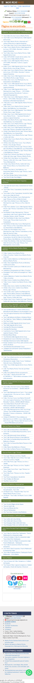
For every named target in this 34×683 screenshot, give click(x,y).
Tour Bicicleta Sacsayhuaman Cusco (14, 346)
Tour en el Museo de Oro (10, 508)
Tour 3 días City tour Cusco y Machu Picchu (16, 35)
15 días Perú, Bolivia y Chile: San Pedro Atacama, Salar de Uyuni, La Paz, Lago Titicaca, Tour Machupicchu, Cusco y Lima (17, 242)
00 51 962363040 (22, 11)
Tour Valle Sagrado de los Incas (12, 325)
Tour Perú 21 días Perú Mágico (12, 177)
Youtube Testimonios (11, 625)
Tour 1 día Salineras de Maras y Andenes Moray (17, 317)
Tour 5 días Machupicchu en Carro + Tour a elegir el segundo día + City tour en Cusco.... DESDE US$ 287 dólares (17, 394)
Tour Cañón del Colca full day (11, 519)
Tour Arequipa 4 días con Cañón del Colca (15, 525)
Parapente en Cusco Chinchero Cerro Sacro (16, 339)
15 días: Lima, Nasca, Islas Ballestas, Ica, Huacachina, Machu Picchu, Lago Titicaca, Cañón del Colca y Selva (17, 171)
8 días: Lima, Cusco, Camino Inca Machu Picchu (17, 286)
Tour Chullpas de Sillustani (11, 479)
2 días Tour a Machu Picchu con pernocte (15, 372)
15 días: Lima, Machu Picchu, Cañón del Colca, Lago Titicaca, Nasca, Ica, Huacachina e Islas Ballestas (16, 165)
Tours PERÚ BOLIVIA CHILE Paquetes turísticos (14, 181)
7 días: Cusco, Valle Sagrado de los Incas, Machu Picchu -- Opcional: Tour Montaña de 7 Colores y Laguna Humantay (17, 85)
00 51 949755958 (20, 13)
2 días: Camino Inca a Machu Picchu (13, 253)
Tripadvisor (8, 627)
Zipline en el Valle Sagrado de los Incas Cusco (16, 323)
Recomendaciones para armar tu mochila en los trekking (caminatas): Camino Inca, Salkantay (17, 672)
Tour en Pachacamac (9, 510)
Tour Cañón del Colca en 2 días (12, 521)
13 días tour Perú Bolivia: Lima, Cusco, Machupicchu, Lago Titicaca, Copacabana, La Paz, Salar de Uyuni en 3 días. (17, 231)
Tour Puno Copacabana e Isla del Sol (14, 477)
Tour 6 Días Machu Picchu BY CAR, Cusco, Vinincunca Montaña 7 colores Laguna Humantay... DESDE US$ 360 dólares (15, 405)
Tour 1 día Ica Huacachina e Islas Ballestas (15, 429)
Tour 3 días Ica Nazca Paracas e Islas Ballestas (16, 449)
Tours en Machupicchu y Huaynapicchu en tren (16, 354)
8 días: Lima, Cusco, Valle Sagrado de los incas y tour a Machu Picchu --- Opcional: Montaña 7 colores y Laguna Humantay (17, 116)
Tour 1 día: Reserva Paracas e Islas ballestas (16, 437)
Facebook (7, 623)
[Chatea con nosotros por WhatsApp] (29, 673)
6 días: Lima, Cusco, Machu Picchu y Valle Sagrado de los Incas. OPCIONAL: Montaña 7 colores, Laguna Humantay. (17, 72)
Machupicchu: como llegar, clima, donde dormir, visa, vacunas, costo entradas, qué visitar (17, 666)
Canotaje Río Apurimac (10, 329)
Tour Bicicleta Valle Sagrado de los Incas (15, 337)
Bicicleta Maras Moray (9, 335)
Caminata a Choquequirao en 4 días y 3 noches (17, 270)
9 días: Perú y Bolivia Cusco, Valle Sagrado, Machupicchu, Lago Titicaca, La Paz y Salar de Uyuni (16, 202)
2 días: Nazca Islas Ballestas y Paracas (14, 447)
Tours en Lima (6, 501)
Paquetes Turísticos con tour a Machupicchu (16, 32)
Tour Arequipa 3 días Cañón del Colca (14, 523)
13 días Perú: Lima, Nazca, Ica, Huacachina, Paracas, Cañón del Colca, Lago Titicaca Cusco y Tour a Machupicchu (17, 160)
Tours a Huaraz (7, 558)
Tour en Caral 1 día (8, 506)
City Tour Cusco (8, 321)
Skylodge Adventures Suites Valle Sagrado (15, 341)
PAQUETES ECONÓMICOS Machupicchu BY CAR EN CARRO (16, 382)
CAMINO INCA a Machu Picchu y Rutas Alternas (14, 249)
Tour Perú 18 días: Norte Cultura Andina (15, 175)
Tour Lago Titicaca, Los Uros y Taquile (14, 456)
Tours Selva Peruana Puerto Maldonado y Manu (15, 529)
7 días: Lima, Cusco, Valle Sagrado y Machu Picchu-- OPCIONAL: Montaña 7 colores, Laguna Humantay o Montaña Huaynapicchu (17, 98)
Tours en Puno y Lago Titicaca (11, 452)
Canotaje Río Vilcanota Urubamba (13, 327)
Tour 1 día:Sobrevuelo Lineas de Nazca (14, 435)
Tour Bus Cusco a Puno (10, 481)
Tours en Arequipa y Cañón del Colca (13, 515)
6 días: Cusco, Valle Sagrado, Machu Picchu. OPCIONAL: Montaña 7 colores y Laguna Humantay (16, 62)
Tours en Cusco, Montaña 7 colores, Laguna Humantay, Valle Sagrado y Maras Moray (16, 305)
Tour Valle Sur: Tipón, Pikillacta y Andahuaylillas (17, 319)
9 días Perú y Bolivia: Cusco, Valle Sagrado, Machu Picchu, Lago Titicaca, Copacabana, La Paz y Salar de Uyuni (17, 208)
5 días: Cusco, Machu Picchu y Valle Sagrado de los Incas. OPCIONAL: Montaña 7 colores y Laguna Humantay (17, 49)
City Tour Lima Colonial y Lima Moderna (14, 512)
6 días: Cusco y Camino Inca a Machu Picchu (16, 280)
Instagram (8, 629)
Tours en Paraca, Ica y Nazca (11, 426)
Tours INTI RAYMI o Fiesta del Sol (13, 484)
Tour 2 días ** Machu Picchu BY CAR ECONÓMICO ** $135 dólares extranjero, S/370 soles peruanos (17, 376)
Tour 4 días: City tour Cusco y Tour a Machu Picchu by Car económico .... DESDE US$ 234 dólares (16, 388)
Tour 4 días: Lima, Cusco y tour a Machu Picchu (17, 45)
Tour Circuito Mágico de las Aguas (13, 504)
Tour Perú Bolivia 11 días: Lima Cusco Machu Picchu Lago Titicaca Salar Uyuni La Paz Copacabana (16, 220)
